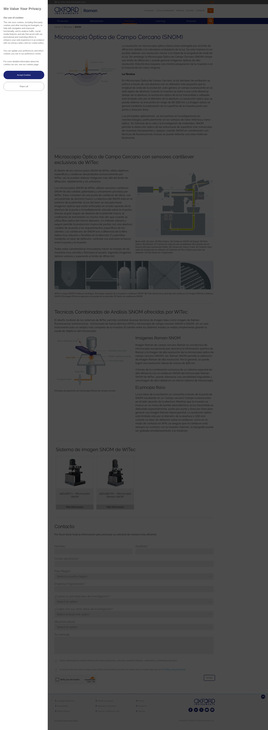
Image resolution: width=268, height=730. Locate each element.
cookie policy (37, 43)
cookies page (32, 64)
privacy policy (17, 43)
